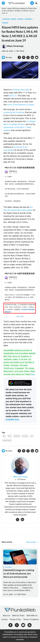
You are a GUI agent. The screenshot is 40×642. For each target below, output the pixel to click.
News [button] (13, 19)
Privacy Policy (15, 619)
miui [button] (32, 436)
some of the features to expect (20, 104)
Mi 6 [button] (4, 436)
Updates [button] (28, 19)
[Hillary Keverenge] (20, 465)
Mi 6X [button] (9, 436)
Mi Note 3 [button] (25, 436)
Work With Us (32, 615)
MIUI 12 (12, 95)
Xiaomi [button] (5, 22)
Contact (4, 619)
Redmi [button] (20, 19)
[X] (17, 625)
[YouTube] (23, 625)
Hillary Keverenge (15, 46)
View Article (31, 542)
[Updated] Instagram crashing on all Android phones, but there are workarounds (18, 573)
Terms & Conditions (31, 619)
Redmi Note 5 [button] (7, 440)
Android (8, 567)
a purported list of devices (17, 111)
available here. (12, 419)
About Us (6, 615)
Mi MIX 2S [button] (17, 436)
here (33, 374)
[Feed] (29, 625)
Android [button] (6, 19)
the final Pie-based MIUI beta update (18, 208)
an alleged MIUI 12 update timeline (19, 123)
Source (20, 316)
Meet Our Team (18, 615)
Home (4, 8)
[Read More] (20, 557)
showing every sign (20, 89)
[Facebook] (10, 625)
